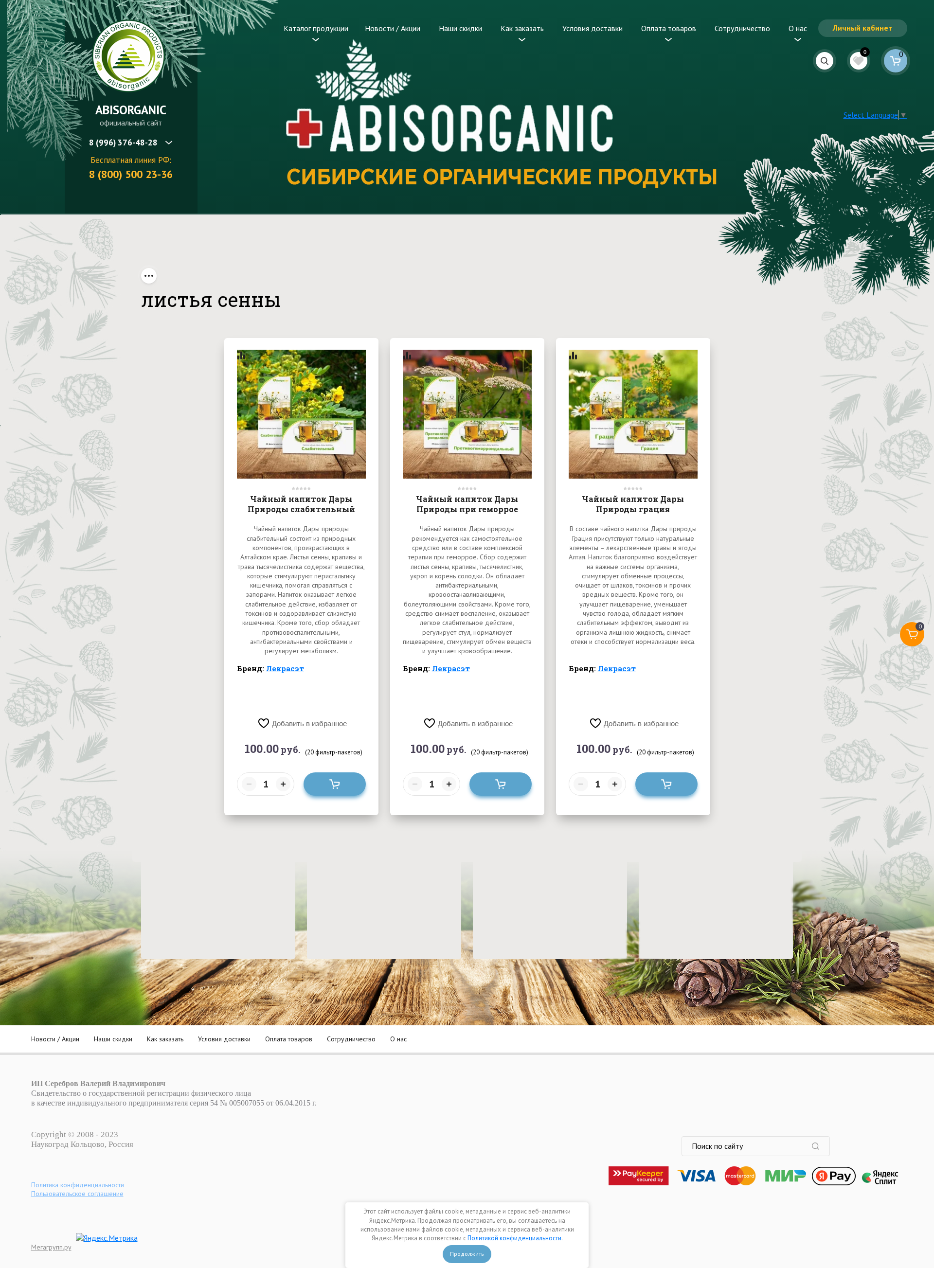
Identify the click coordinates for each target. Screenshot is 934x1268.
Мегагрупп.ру (51, 1247)
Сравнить (241, 355)
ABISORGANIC (130, 110)
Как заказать (522, 28)
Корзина (895, 60)
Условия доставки (592, 28)
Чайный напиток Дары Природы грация (633, 504)
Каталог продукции (316, 28)
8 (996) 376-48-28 (123, 142)
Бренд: (270, 668)
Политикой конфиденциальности (514, 1238)
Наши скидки (460, 28)
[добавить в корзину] (335, 784)
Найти (820, 1146)
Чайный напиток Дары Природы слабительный (301, 504)
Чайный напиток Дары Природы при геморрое (467, 504)
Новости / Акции (392, 28)
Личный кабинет (863, 28)
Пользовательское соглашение (77, 1193)
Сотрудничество (742, 28)
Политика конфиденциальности (77, 1184)
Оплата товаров (668, 28)
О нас (798, 28)
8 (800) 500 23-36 (131, 174)
